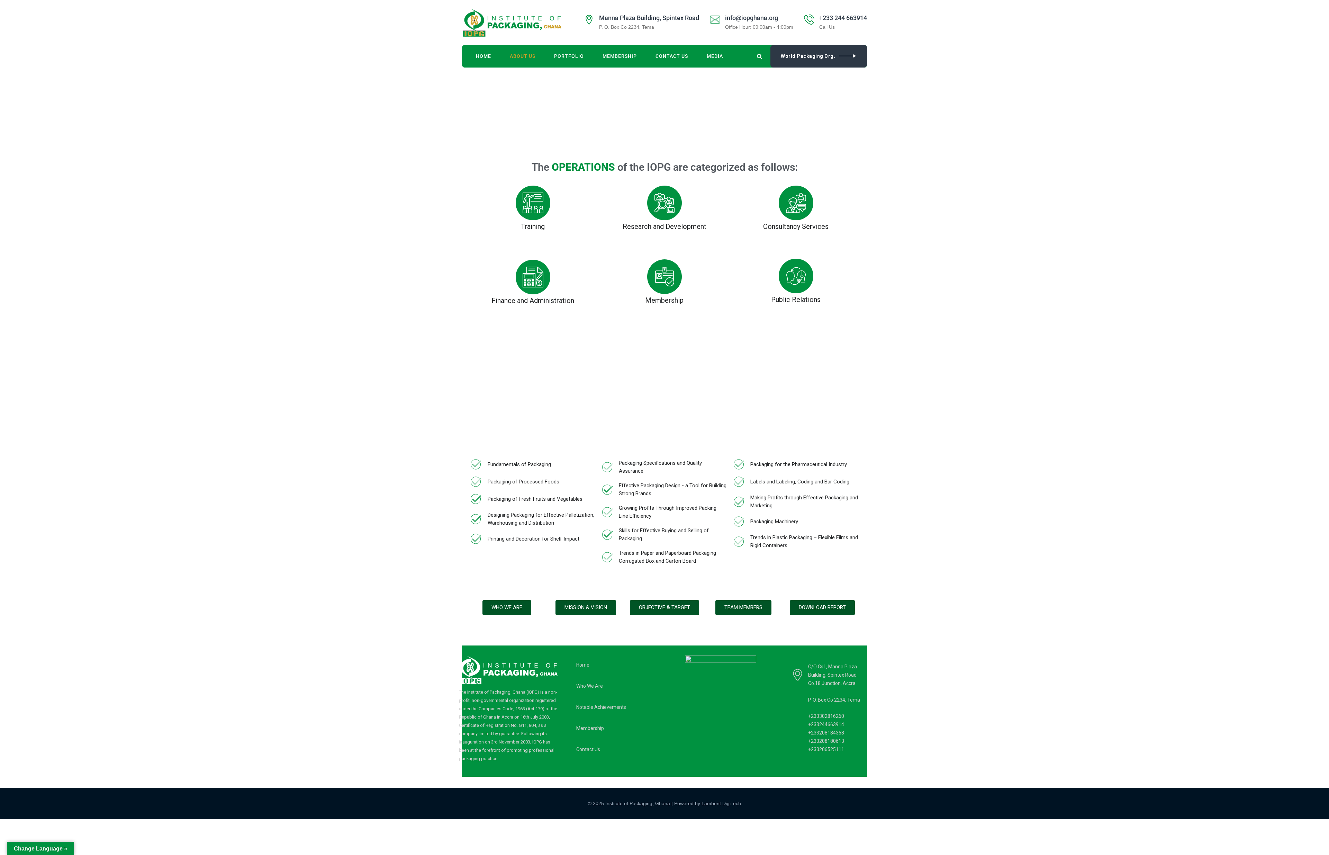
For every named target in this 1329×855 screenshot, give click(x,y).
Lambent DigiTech (721, 803)
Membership (620, 56)
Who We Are (589, 686)
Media (715, 56)
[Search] (759, 56)
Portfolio (569, 56)
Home (483, 56)
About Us (522, 56)
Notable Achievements (601, 707)
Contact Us (672, 56)
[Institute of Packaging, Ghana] (512, 22)
